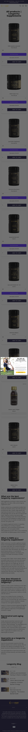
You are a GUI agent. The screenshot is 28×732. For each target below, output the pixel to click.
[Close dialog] (26, 357)
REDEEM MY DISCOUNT (20, 372)
